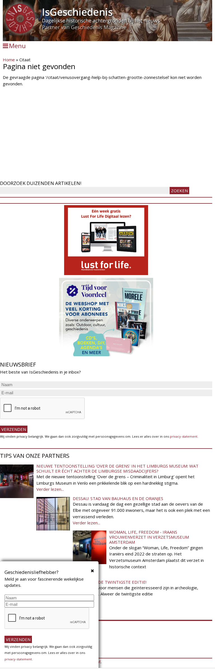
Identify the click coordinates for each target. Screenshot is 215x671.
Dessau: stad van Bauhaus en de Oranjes (118, 498)
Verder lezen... (50, 489)
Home (9, 59)
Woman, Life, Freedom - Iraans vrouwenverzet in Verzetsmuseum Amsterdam (149, 537)
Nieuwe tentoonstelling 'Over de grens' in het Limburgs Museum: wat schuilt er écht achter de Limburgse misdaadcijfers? (117, 468)
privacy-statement (183, 436)
